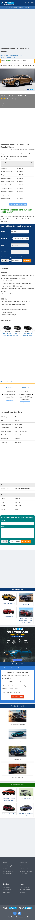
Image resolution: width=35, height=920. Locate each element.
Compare (3, 103)
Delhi (21, 874)
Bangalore (22, 871)
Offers (8, 61)
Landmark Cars (25, 387)
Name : (3, 232)
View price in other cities (18, 204)
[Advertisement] (17, 28)
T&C (21, 895)
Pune (26, 866)
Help (21, 887)
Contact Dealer (10, 400)
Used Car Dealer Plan (8, 871)
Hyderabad (29, 871)
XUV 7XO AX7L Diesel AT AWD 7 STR (7, 335)
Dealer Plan (20, 7)
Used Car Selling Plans (8, 866)
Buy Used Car (14, 7)
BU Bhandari (9, 387)
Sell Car (8, 7)
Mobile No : (4, 238)
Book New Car (6, 887)
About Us (22, 890)
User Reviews (21, 61)
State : (3, 245)
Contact (28, 890)
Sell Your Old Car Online (17, 664)
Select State (22, 2)
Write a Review (4, 106)
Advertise (22, 892)
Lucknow (26, 874)
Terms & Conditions (19, 257)
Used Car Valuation (7, 874)
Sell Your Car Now (17, 697)
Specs (14, 61)
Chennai (22, 868)
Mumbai (22, 866)
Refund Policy (27, 887)
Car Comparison (7, 890)
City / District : (5, 252)
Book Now (27, 260)
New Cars (26, 7)
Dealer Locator (6, 892)
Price (3, 61)
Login (28, 2)
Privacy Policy (26, 895)
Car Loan (5, 868)
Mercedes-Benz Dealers (8, 382)
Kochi (26, 868)
